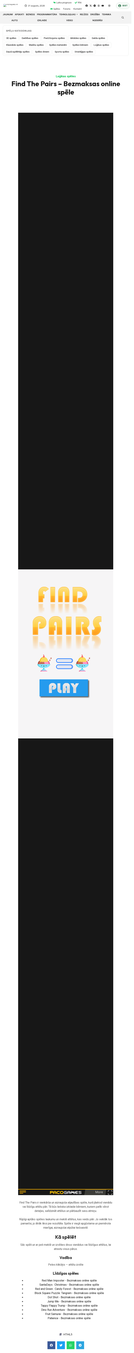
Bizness (30, 14)
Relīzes (84, 14)
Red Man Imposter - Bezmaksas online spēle (69, 1281)
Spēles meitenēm (58, 45)
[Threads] (99, 6)
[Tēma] (109, 6)
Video (69, 20)
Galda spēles (98, 38)
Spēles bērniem (80, 45)
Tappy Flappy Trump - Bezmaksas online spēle (69, 1306)
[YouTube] (103, 6)
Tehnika (106, 14)
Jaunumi (8, 14)
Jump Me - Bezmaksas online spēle (69, 1301)
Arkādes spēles (78, 38)
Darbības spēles (30, 38)
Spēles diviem (42, 51)
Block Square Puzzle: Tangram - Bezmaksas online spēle (69, 1293)
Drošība (95, 14)
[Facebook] (86, 6)
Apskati (19, 14)
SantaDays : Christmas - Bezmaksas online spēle (69, 1285)
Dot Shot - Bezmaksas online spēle (69, 1297)
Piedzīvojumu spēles (54, 38)
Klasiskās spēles (14, 45)
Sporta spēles (62, 51)
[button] (51, 1345)
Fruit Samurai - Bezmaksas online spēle (69, 1314)
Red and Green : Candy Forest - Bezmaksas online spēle (69, 1289)
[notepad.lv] (12, 5)
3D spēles (11, 38)
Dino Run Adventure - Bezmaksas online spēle (69, 1310)
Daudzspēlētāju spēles (17, 51)
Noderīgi (97, 20)
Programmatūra (47, 14)
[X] (91, 6)
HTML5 (67, 1334)
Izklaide (42, 20)
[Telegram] (95, 6)
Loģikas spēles (101, 45)
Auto (15, 20)
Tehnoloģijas (67, 14)
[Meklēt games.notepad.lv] (122, 17)
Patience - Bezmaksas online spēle (69, 1318)
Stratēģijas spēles (84, 51)
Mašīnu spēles (36, 45)
